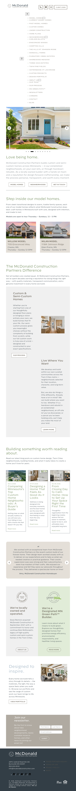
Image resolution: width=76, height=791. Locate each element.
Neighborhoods (38, 184)
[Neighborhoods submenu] (46, 37)
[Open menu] (22, 58)
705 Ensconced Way (19, 244)
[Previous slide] (9, 128)
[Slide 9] (47, 151)
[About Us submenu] (39, 80)
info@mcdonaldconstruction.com (22, 768)
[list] (38, 128)
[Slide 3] (32, 151)
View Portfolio (17, 701)
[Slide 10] (50, 151)
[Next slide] (67, 128)
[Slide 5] (38, 151)
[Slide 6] (40, 151)
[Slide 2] (28, 151)
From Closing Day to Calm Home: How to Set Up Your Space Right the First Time (60, 496)
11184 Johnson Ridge (53, 244)
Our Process (19, 355)
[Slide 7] (42, 151)
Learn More (48, 429)
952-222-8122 (14, 766)
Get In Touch (59, 184)
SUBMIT (44, 738)
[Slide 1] (26, 151)
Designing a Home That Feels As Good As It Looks (37, 492)
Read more (12, 529)
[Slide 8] (45, 151)
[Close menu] (27, 14)
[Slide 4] (35, 151)
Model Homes (16, 184)
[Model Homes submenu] (43, 18)
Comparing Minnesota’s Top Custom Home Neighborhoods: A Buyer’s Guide (16, 498)
